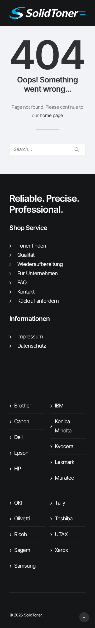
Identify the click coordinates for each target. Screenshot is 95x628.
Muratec (62, 478)
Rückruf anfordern (38, 301)
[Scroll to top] (84, 617)
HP (15, 469)
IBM (57, 406)
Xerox (59, 550)
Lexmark (62, 462)
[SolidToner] (44, 13)
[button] (85, 13)
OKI (16, 503)
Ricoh (18, 534)
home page (51, 115)
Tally (57, 503)
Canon (19, 421)
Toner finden (31, 246)
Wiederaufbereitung (40, 264)
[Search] (48, 149)
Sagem (20, 550)
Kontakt (26, 292)
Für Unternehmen (37, 273)
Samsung (23, 566)
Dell (16, 437)
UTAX (59, 534)
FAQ (22, 282)
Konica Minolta (61, 426)
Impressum (30, 336)
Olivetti (20, 518)
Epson (19, 453)
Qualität (26, 255)
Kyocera (61, 446)
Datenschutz (31, 346)
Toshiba (61, 518)
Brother (20, 406)
